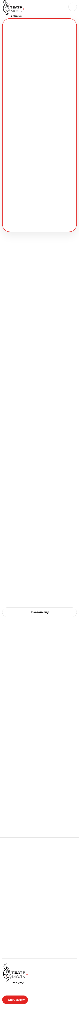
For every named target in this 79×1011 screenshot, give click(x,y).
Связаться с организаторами (39, 889)
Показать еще (39, 612)
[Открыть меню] (72, 7)
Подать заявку (39, 81)
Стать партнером (39, 876)
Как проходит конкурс (39, 94)
